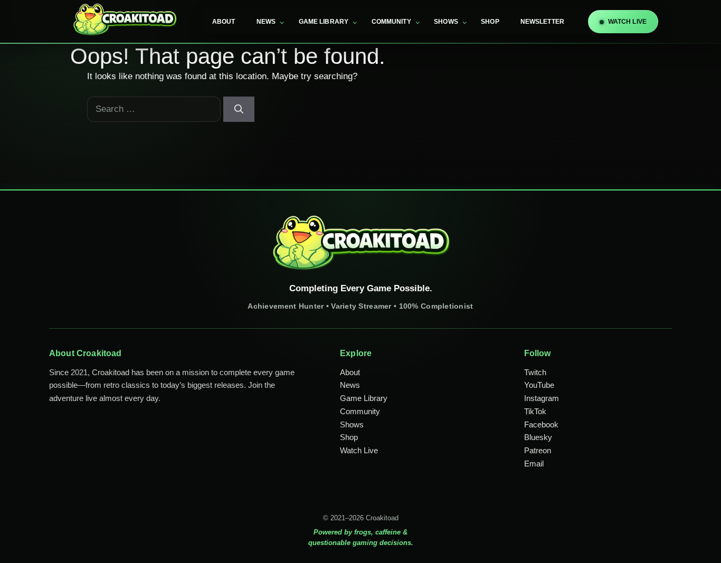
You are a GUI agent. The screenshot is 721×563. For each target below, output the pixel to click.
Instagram (541, 398)
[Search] (238, 109)
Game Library (324, 21)
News (266, 21)
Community (391, 21)
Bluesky (538, 437)
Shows (446, 21)
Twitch (535, 372)
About (223, 21)
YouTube (539, 384)
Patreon (537, 450)
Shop (490, 21)
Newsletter (542, 21)
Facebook (541, 424)
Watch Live (359, 450)
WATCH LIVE (627, 21)
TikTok (535, 411)
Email (534, 463)
